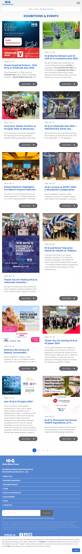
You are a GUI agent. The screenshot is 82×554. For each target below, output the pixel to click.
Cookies (42, 542)
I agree (76, 550)
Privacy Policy (35, 518)
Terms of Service (46, 518)
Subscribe (47, 513)
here (9, 546)
